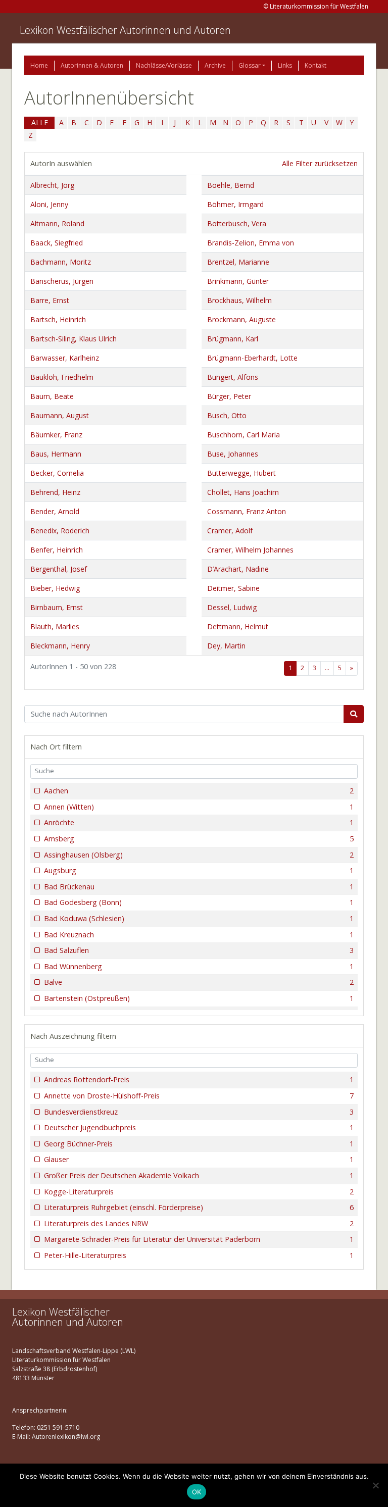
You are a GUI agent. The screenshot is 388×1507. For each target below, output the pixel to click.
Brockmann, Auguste (241, 319)
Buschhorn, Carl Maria (243, 434)
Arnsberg (199, 838)
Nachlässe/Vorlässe (164, 65)
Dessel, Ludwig (232, 607)
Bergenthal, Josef (58, 569)
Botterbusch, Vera (236, 223)
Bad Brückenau (199, 886)
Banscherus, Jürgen (61, 281)
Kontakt (315, 65)
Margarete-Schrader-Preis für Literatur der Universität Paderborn (199, 1239)
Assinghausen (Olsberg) (199, 855)
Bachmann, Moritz (60, 262)
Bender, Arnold (54, 511)
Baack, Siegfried (56, 242)
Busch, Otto (227, 415)
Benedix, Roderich (59, 530)
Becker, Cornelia (57, 473)
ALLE (39, 122)
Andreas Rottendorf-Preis (199, 1079)
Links (285, 65)
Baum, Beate (52, 396)
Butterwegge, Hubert (241, 473)
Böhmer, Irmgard (235, 204)
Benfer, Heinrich (56, 550)
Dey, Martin (226, 645)
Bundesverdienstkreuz (199, 1112)
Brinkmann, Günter (238, 281)
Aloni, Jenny (49, 204)
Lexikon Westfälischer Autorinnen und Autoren (125, 30)
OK (197, 1492)
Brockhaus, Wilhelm (239, 300)
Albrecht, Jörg (52, 185)
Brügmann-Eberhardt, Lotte (252, 358)
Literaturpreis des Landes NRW (199, 1223)
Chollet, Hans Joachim (243, 492)
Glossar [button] (249, 65)
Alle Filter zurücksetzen (320, 163)
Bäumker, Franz (56, 434)
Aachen (199, 790)
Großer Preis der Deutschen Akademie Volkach (199, 1175)
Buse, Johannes (232, 454)
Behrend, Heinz (55, 492)
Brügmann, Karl (232, 338)
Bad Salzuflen (199, 950)
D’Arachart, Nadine (238, 569)
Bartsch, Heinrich (58, 319)
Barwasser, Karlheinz (64, 358)
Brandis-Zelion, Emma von (250, 242)
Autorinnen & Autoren (92, 65)
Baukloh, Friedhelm (61, 377)
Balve (199, 982)
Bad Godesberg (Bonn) (199, 902)
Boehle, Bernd (230, 185)
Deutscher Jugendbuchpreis (199, 1127)
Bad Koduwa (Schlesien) (199, 918)
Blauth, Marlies (54, 626)
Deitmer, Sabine (233, 588)
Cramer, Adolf (230, 530)
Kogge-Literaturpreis (199, 1191)
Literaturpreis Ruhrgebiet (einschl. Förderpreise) (199, 1207)
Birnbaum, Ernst (56, 607)
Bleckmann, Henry (60, 645)
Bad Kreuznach (199, 934)
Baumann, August (59, 415)
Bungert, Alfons (232, 377)
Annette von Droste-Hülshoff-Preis (199, 1095)
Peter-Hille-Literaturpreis (199, 1255)
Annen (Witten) (199, 807)
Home (39, 65)
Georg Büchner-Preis (199, 1143)
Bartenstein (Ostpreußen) (199, 998)
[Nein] (375, 1485)
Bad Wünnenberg (199, 966)
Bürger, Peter (229, 396)
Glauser (199, 1159)
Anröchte (199, 822)
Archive (215, 65)
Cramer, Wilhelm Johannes (250, 550)
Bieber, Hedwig (55, 588)
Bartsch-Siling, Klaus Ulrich (73, 338)
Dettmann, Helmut (237, 626)
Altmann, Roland (57, 223)
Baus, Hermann (55, 454)
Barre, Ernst (49, 300)
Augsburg (199, 870)
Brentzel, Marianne (238, 262)
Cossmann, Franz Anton (246, 511)
